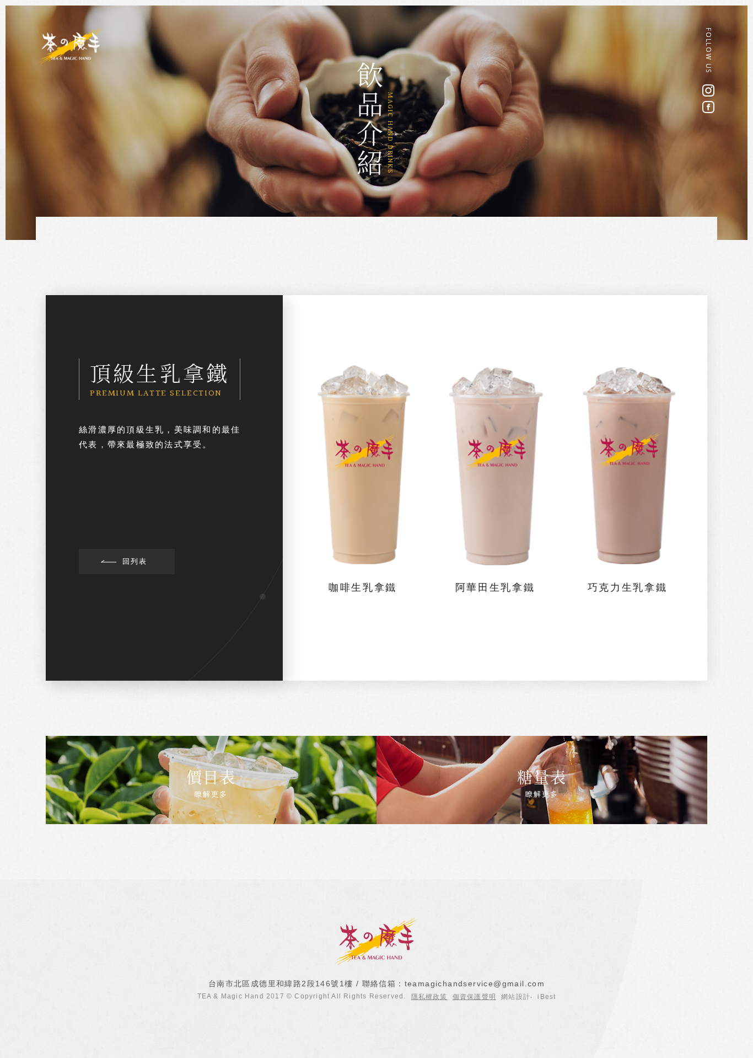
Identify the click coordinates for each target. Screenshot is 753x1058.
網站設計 (515, 997)
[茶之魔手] (376, 962)
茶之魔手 (71, 46)
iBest (546, 997)
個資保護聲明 (474, 997)
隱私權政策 (429, 997)
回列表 (134, 561)
